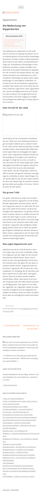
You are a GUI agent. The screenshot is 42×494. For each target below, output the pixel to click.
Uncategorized (26, 309)
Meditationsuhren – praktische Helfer (15, 452)
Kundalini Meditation (10, 428)
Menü (21, 7)
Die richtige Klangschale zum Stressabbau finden (19, 420)
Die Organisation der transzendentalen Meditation (20, 417)
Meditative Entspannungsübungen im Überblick (19, 455)
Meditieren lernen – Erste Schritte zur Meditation (19, 458)
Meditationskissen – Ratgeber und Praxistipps (18, 450)
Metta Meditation (8, 460)
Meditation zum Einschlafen (12, 444)
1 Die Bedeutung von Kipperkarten (14, 40)
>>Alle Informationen (10, 385)
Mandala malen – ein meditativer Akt (15, 431)
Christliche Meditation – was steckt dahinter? (18, 409)
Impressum (6, 490)
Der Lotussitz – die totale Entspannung (16, 412)
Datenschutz (15, 490)
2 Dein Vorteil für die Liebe (12, 42)
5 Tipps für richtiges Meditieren (13, 399)
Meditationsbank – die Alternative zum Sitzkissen (19, 447)
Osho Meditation (8, 463)
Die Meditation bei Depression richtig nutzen (18, 415)
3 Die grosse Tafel (9, 44)
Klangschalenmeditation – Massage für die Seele (19, 425)
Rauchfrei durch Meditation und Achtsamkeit (18, 466)
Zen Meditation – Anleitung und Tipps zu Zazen (19, 476)
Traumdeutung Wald (11, 325)
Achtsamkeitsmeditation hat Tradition (15, 407)
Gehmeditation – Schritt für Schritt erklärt (16, 423)
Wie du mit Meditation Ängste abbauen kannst (18, 468)
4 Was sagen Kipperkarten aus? (13, 46)
